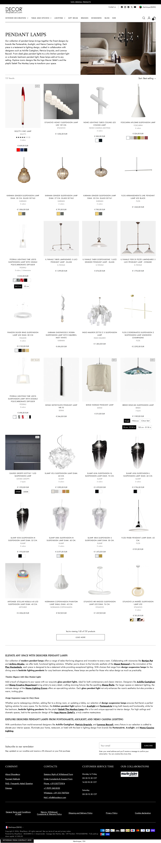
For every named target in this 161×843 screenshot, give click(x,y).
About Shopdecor (12, 774)
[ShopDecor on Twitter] (132, 7)
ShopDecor (24, 831)
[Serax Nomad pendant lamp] (99, 380)
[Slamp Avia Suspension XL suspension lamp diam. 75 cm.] (99, 452)
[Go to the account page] (149, 17)
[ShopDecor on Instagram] (125, 7)
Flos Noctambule (13, 667)
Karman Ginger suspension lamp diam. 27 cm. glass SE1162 (61, 196)
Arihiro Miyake (16, 663)
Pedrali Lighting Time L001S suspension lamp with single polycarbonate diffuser (22, 262)
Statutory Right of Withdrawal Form (58, 774)
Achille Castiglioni (146, 681)
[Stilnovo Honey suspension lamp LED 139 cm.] (61, 101)
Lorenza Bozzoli (105, 724)
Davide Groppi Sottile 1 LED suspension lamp (23, 474)
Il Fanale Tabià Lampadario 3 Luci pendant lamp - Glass (61, 260)
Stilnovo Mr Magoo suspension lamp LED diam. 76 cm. (100, 602)
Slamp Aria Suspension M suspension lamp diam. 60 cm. (61, 539)
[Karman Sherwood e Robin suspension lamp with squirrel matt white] (61, 311)
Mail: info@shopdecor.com (55, 797)
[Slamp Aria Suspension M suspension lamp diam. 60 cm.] (61, 516)
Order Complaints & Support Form (58, 779)
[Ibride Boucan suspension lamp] (138, 380)
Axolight (91, 706)
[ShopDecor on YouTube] (135, 7)
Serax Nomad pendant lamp (100, 405)
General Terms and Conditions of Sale (18, 813)
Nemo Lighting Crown (36, 688)
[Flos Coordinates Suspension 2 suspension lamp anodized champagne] (138, 311)
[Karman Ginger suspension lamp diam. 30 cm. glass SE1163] (23, 174)
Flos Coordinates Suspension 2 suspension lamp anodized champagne (138, 335)
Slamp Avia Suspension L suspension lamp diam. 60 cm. (138, 474)
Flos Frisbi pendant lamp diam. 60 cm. (138, 539)
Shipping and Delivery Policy (81, 813)
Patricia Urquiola (83, 724)
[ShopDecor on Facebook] (122, 7)
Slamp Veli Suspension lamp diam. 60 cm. (61, 474)
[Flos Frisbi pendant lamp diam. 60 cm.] (138, 516)
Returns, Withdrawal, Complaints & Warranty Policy (49, 813)
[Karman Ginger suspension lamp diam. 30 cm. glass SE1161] (99, 174)
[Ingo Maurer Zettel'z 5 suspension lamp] (99, 311)
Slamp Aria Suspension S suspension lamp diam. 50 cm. (99, 539)
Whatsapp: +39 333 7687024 (56, 792)
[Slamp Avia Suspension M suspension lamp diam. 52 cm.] (23, 516)
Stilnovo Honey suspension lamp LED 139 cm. (61, 123)
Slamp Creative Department (23, 684)
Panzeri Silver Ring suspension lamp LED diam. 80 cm (22, 333)
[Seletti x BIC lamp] (23, 106)
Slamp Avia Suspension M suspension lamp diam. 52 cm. (23, 539)
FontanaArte (106, 706)
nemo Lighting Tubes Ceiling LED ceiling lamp (100, 123)
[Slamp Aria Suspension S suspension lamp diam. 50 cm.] (99, 516)
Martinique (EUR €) (15, 827)
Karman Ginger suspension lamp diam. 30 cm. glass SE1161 (99, 196)
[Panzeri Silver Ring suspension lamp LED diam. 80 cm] (23, 311)
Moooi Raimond (122, 663)
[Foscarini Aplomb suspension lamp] (138, 101)
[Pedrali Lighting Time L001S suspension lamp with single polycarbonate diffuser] (23, 238)
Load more (81, 637)
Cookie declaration (143, 813)
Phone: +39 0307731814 (54, 783)
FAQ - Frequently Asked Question (19, 783)
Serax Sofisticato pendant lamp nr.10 (61, 406)
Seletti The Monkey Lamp (71, 709)
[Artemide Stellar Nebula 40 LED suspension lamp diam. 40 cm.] (23, 580)
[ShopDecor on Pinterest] (128, 7)
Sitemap (8, 788)
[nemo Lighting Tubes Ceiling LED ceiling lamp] (99, 101)
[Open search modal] (143, 17)
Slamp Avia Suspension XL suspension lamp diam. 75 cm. (99, 474)
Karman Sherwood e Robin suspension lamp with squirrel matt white (61, 335)
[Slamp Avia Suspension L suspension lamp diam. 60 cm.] (138, 452)
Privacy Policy (111, 813)
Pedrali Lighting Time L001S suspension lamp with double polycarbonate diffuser (23, 399)
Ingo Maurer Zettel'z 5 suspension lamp (99, 333)
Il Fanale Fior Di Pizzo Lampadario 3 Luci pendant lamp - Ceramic (138, 260)
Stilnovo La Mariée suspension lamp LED (138, 602)
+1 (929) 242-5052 (52, 788)
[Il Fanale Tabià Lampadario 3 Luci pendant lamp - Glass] (61, 238)
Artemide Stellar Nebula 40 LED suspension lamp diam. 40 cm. (23, 602)
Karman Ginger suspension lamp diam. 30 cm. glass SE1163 (23, 196)
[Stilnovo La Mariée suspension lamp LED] (138, 580)
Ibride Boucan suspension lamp (138, 405)
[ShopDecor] (14, 10)
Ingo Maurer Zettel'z (64, 712)
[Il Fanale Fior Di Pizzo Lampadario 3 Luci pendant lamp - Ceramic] (138, 238)
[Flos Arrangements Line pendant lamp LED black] (138, 174)
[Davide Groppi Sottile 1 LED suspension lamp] (23, 452)
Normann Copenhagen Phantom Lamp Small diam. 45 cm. (61, 602)
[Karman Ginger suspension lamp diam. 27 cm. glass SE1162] (61, 174)
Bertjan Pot (147, 660)
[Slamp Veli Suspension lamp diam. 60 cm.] (61, 452)
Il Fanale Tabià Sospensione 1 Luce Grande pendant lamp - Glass (100, 260)
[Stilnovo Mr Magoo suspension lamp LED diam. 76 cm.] (99, 580)
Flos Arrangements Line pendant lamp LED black (138, 196)
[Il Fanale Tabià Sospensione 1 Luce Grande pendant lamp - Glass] (99, 238)
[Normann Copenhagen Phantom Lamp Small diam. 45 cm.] (61, 580)
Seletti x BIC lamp (22, 131)
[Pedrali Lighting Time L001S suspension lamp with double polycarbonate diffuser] (23, 375)
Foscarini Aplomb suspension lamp (138, 122)
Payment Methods (12, 779)
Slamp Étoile (108, 684)
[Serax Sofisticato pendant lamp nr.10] (61, 380)
